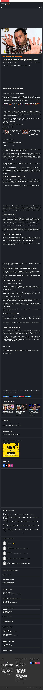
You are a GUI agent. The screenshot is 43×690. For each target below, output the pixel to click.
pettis (34, 390)
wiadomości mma (14, 392)
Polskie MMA (8, 56)
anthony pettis (14, 390)
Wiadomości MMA (18, 56)
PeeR (8, 541)
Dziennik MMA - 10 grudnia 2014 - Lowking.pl (14, 423)
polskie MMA (37, 390)
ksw (28, 390)
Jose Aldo (18, 390)
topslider (9, 392)
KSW (4, 56)
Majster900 (9, 562)
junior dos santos (23, 390)
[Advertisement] (21, 18)
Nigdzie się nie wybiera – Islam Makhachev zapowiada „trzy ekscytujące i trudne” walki (25, 1)
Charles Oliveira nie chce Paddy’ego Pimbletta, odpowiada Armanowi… (20, 412)
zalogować (8, 434)
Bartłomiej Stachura (6, 62)
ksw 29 (31, 390)
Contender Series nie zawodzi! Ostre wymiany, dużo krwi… (34, 412)
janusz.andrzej (10, 546)
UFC (13, 56)
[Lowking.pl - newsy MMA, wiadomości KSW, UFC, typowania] (6, 4)
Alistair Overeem (8, 390)
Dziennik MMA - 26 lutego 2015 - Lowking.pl (14, 425)
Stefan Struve (5, 392)
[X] (6, 674)
